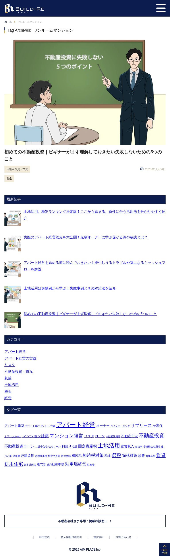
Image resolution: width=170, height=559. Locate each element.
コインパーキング (120, 426)
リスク (9, 365)
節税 (116, 455)
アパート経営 (15, 352)
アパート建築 (14, 426)
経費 (8, 398)
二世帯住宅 (41, 446)
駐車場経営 (75, 464)
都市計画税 (45, 464)
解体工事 (150, 455)
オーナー (103, 426)
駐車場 (59, 464)
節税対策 (129, 455)
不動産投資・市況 (17, 169)
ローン (100, 436)
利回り (66, 446)
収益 (8, 378)
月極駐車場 (41, 455)
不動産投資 (151, 435)
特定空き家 (54, 455)
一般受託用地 (113, 436)
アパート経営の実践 (20, 358)
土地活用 (11, 385)
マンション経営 (66, 435)
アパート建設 (32, 426)
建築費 (16, 455)
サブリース (141, 425)
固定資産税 (87, 446)
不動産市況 (129, 436)
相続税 (77, 455)
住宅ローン (54, 446)
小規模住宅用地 (151, 446)
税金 (9, 178)
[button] (161, 8)
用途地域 (66, 455)
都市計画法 (30, 464)
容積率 (138, 446)
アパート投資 (48, 426)
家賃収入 (127, 446)
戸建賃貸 (27, 455)
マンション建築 (35, 436)
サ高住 (158, 426)
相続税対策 (93, 455)
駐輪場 (91, 464)
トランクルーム (12, 436)
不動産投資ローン (19, 446)
